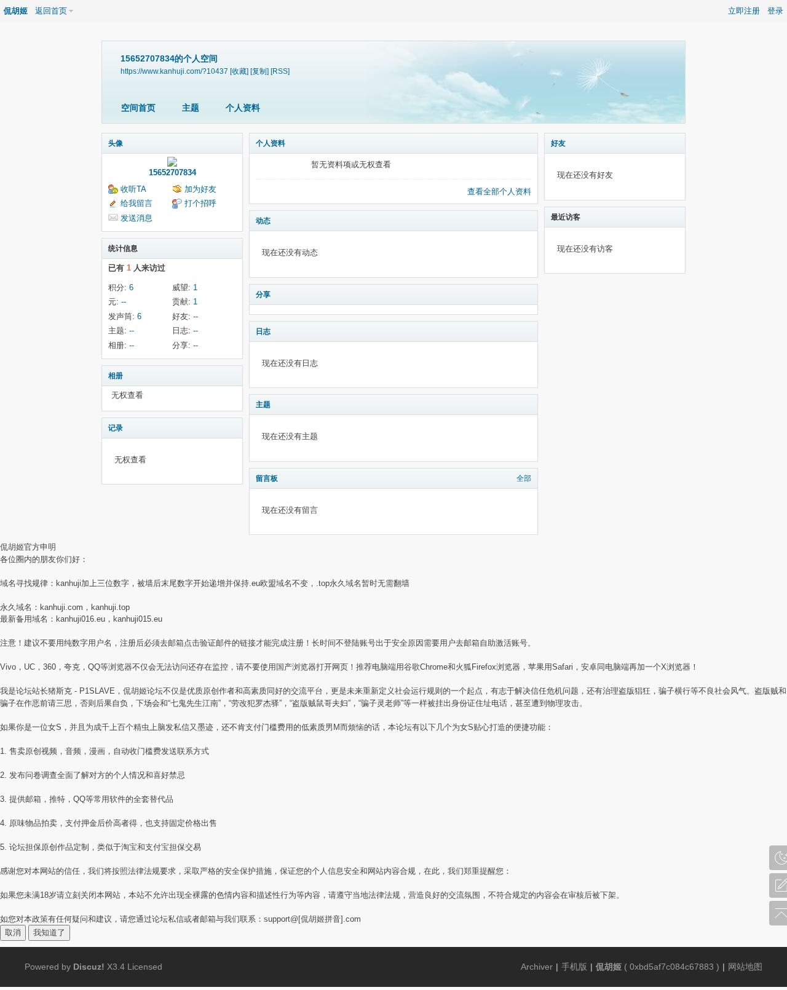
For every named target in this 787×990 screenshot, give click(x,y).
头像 (115, 143)
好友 (558, 143)
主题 (190, 108)
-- (123, 301)
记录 (115, 428)
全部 (523, 478)
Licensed (144, 967)
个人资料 (243, 108)
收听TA (133, 189)
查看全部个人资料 (499, 191)
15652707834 (172, 172)
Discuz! (89, 967)
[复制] (259, 71)
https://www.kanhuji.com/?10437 (174, 71)
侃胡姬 (16, 10)
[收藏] (239, 71)
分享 (263, 294)
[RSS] (280, 71)
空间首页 (138, 108)
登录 (775, 10)
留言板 (267, 478)
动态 (263, 220)
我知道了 (49, 932)
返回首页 (51, 10)
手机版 (574, 967)
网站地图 (745, 967)
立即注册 (744, 10)
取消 (13, 932)
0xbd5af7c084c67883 (672, 967)
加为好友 (200, 189)
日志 (263, 331)
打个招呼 (200, 203)
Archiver (537, 967)
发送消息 (136, 218)
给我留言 (136, 203)
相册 (115, 375)
